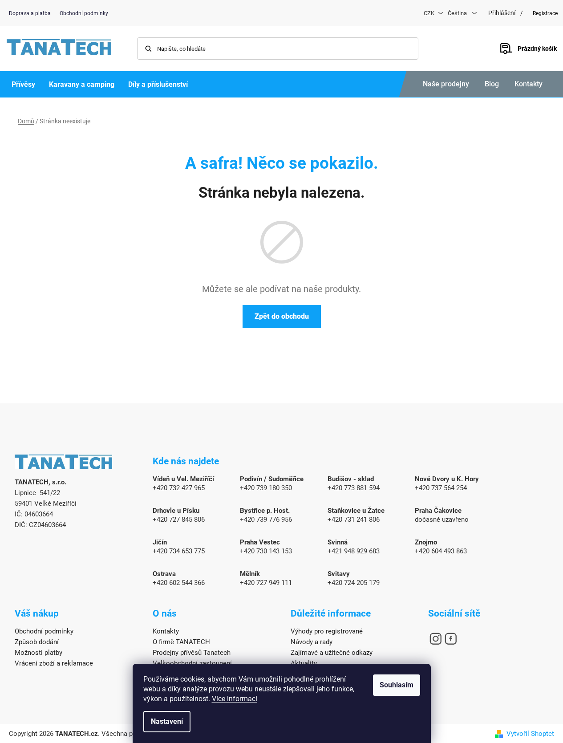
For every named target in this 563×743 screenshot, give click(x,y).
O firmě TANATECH (181, 642)
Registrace (545, 13)
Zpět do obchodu (282, 316)
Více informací (234, 698)
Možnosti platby (38, 653)
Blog (492, 84)
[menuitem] (23, 84)
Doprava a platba (30, 13)
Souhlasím (396, 685)
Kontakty (528, 84)
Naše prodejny (446, 84)
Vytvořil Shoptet (530, 734)
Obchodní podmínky (84, 13)
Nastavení (167, 721)
